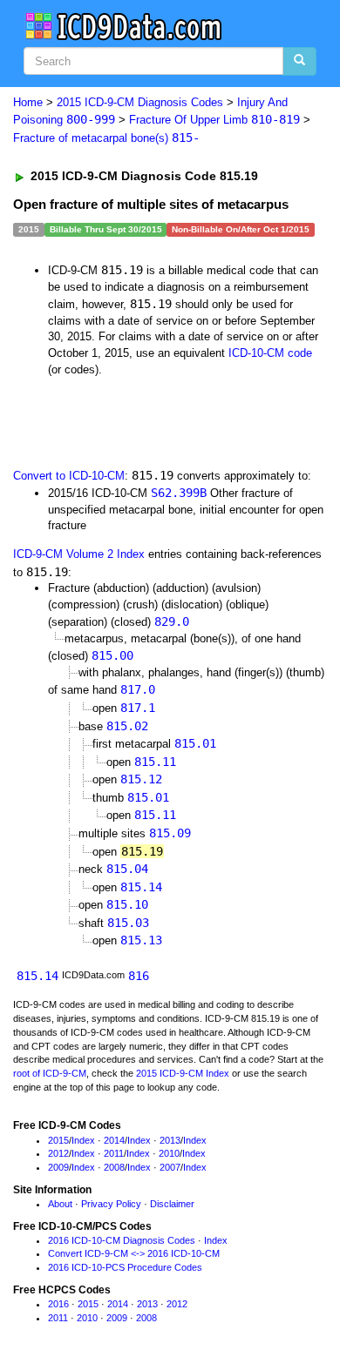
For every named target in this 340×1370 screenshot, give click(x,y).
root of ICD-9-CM (49, 1073)
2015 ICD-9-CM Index (182, 1073)
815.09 (170, 833)
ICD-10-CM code (270, 352)
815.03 (128, 923)
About (60, 1204)
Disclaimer (172, 1204)
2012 (58, 1153)
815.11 (155, 762)
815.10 (127, 904)
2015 (58, 1140)
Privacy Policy (111, 1204)
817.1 (137, 708)
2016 (58, 1304)
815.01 (195, 743)
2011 (114, 1153)
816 (138, 976)
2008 (114, 1167)
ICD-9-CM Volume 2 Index (79, 554)
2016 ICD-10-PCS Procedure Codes (125, 1267)
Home (28, 102)
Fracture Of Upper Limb (214, 119)
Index (83, 1140)
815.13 (141, 940)
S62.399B (179, 493)
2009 (58, 1167)
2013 (170, 1140)
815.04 (127, 869)
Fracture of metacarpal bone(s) (106, 137)
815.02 (127, 726)
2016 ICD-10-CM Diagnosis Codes (121, 1240)
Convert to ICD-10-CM (69, 475)
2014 (114, 1140)
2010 (169, 1153)
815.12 (141, 779)
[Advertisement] (139, 420)
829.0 (171, 621)
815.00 (112, 655)
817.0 (137, 689)
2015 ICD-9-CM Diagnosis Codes (140, 102)
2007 (170, 1167)
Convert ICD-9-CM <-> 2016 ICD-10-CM (134, 1253)
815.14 (141, 887)
